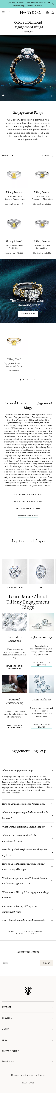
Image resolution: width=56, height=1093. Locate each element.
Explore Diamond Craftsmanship (14, 726)
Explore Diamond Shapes (41, 726)
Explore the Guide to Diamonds (15, 667)
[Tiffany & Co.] (28, 12)
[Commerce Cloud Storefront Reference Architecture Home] (28, 991)
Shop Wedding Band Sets (28, 509)
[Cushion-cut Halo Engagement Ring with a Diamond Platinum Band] (42, 174)
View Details (14, 370)
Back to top (29, 380)
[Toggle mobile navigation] (3, 12)
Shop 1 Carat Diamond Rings (28, 494)
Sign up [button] (46, 963)
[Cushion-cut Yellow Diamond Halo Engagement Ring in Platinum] (42, 224)
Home (11, 932)
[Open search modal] (9, 12)
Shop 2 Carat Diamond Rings (28, 501)
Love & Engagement (31, 932)
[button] (3, 95)
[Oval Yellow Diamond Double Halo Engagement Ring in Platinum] (14, 224)
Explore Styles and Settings (41, 664)
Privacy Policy (10, 1051)
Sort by (6, 156)
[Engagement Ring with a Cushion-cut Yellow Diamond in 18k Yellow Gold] (14, 341)
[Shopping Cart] (52, 12)
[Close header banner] (53, 4)
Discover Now (28, 314)
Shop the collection (34, 5)
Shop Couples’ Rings (28, 516)
